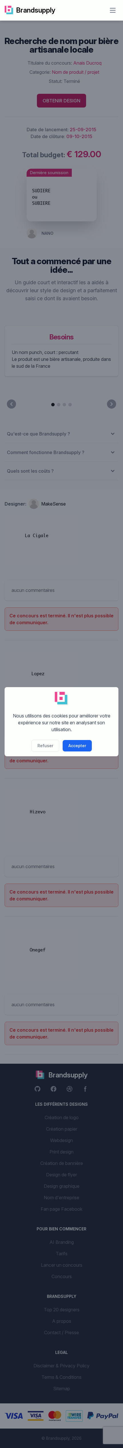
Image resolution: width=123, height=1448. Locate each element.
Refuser (45, 745)
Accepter (77, 745)
